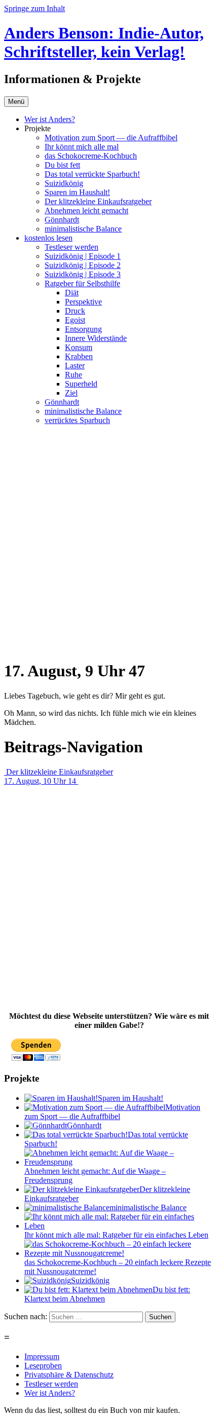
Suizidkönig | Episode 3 (83, 274)
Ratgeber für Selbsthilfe (82, 283)
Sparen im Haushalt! (77, 192)
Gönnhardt (62, 219)
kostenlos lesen (48, 238)
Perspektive (83, 301)
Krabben (79, 356)
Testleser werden (71, 247)
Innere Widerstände (96, 338)
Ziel (71, 393)
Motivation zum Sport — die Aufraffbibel (111, 137)
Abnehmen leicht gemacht (86, 210)
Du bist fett (62, 165)
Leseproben (43, 1365)
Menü (16, 101)
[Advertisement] (109, 542)
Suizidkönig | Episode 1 (83, 256)
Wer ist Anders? (49, 119)
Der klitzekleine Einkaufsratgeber (98, 201)
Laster (75, 365)
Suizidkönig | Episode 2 (83, 265)
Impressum (41, 1356)
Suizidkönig (64, 183)
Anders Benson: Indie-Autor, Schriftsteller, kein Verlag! (104, 42)
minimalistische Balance (83, 228)
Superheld (81, 383)
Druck (75, 310)
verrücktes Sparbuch (77, 420)
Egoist (75, 320)
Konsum (78, 347)
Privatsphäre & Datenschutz (69, 1374)
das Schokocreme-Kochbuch (91, 155)
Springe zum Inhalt (34, 8)
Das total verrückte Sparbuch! (92, 174)
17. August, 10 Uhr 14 (41, 781)
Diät (72, 292)
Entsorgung (83, 329)
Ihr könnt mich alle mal (82, 146)
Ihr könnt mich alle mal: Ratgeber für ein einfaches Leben (116, 1235)
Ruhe (73, 374)
